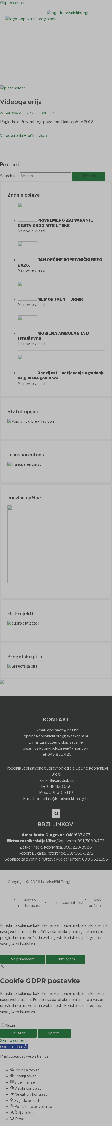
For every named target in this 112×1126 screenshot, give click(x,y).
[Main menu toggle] (24, 31)
